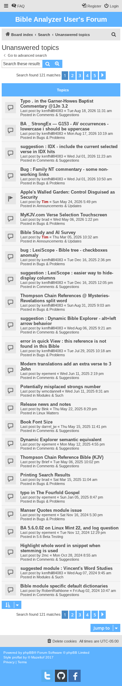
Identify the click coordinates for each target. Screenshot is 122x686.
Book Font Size (36, 422)
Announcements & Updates (59, 206)
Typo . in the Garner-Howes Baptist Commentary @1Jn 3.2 (56, 103)
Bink (45, 409)
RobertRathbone (55, 591)
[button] (102, 75)
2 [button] (72, 75)
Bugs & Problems (51, 138)
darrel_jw (49, 427)
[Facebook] (74, 676)
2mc (45, 555)
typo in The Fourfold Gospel (50, 492)
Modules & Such (50, 395)
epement (49, 374)
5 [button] (95, 75)
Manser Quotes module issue (51, 510)
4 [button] (87, 75)
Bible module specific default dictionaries (64, 586)
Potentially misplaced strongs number (60, 386)
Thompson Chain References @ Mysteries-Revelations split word (64, 298)
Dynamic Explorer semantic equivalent (60, 439)
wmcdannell (51, 391)
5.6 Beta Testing (50, 537)
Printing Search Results (45, 474)
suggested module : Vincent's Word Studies (66, 568)
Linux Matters (48, 413)
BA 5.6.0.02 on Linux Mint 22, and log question (69, 527)
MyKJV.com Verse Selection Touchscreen (63, 214)
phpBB (28, 652)
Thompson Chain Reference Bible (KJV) (61, 457)
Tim (45, 202)
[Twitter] (47, 676)
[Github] (61, 676)
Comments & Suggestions (58, 115)
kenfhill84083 (52, 111)
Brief (45, 462)
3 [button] (80, 75)
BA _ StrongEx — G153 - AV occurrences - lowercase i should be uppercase (64, 126)
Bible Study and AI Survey (48, 232)
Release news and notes (45, 404)
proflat (17, 657)
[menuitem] (18, 6)
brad (45, 219)
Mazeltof (37, 657)
